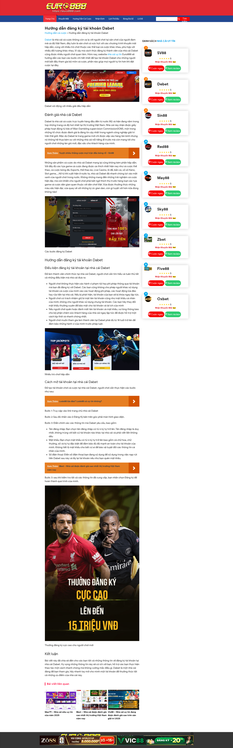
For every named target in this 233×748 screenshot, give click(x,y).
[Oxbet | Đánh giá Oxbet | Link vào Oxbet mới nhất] (148, 299)
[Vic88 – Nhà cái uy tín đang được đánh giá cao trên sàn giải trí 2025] (123, 709)
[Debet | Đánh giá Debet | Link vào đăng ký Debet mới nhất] (148, 84)
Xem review (173, 68)
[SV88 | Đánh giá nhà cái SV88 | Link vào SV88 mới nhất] (148, 53)
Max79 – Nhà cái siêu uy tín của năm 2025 (59, 714)
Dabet (48, 39)
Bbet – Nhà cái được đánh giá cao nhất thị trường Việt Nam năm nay (91, 715)
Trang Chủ (49, 19)
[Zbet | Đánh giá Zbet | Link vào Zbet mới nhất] (148, 239)
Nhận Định (99, 19)
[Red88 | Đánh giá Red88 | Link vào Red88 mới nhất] (148, 147)
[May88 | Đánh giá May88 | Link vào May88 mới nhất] (148, 178)
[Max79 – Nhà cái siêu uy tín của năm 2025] (60, 709)
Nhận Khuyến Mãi (163, 62)
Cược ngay (157, 68)
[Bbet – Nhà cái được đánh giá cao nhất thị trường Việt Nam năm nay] (92, 709)
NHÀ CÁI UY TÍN (166, 41)
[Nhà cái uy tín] (66, 12)
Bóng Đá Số (128, 19)
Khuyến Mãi (64, 19)
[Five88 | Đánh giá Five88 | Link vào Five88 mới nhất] (148, 268)
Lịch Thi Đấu (114, 19)
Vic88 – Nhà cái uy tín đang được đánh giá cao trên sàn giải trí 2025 (122, 715)
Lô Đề (140, 19)
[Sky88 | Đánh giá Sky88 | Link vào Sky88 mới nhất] (148, 209)
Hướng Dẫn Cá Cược (82, 19)
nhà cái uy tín (114, 54)
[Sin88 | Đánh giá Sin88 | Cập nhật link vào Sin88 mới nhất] (148, 115)
